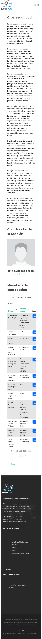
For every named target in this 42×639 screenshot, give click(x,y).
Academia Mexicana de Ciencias (20, 543)
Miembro (11, 311)
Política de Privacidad (27, 624)
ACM (14, 547)
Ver (35, 316)
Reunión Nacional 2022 (11, 574)
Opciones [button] (35, 311)
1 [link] (21, 455)
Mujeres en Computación (20, 553)
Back (13, 464)
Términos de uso (13, 624)
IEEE (14, 550)
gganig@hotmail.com (21, 274)
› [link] (25, 455)
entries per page (24, 297)
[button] (11, 311)
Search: (11, 303)
